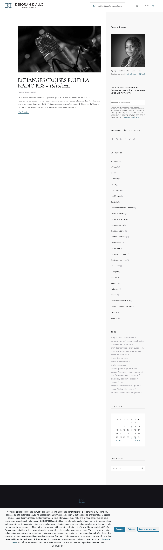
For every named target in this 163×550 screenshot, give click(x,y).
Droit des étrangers (119, 219)
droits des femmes (119, 358)
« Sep (118, 440)
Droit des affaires (118, 214)
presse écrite (117, 382)
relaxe (113, 389)
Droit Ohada (116, 243)
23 (135, 433)
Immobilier (115, 277)
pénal (136, 386)
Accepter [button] (120, 529)
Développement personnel (122, 208)
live (130, 372)
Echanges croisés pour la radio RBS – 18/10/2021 (53, 83)
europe (114, 372)
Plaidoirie (115, 289)
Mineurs (114, 283)
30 (135, 437)
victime (130, 389)
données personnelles (121, 344)
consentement (118, 341)
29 (132, 437)
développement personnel (123, 368)
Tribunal (114, 312)
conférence (129, 337)
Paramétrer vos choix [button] (148, 529)
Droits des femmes (118, 260)
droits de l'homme (119, 355)
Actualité (114, 161)
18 (117, 433)
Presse (113, 295)
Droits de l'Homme (118, 254)
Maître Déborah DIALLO (135, 74)
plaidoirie (134, 375)
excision (123, 372)
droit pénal (135, 351)
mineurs (138, 372)
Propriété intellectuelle (120, 301)
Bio (112, 173)
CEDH (113, 185)
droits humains (118, 365)
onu (112, 375)
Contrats (114, 202)
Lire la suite (23, 112)
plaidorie (115, 379)
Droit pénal (115, 248)
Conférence (116, 196)
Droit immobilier (117, 231)
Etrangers (115, 272)
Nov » (137, 440)
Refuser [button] (131, 529)
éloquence (135, 392)
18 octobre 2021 (30, 92)
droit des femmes (119, 348)
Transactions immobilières (121, 306)
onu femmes (122, 375)
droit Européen (136, 348)
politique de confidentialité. (130, 117)
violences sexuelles (120, 392)
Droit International (118, 237)
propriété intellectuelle (121, 386)
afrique (114, 337)
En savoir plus (58, 546)
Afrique (114, 167)
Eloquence (115, 266)
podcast (124, 379)
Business (114, 179)
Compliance (116, 190)
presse (133, 379)
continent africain (134, 341)
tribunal (122, 389)
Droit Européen (117, 225)
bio (120, 337)
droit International (119, 351)
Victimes (114, 318)
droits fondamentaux (120, 362)
